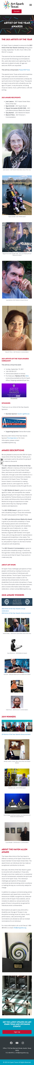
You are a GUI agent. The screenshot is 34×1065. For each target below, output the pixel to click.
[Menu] (31, 5)
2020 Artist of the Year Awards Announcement (16, 613)
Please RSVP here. (24, 70)
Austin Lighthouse (23, 414)
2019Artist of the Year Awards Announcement (16, 734)
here (27, 376)
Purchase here (12, 438)
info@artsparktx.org (19, 928)
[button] (11, 1042)
